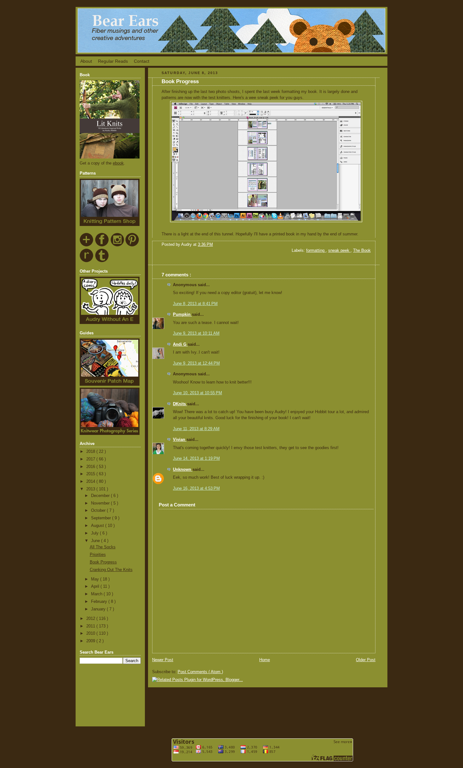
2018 (91, 451)
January (99, 609)
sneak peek (339, 250)
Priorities (98, 554)
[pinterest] (132, 245)
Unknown (182, 469)
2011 (91, 626)
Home (264, 660)
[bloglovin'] (87, 245)
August (98, 525)
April (95, 586)
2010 (91, 633)
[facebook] (102, 245)
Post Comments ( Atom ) (200, 672)
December (101, 496)
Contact (141, 61)
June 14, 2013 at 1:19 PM (196, 458)
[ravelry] (87, 261)
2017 (91, 459)
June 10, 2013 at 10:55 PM (197, 393)
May (95, 579)
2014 (91, 481)
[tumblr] (102, 261)
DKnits (180, 404)
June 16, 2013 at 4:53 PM (196, 488)
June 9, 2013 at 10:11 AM (196, 333)
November (101, 503)
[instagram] (117, 245)
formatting (316, 250)
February (99, 601)
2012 (91, 618)
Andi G (180, 344)
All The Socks (103, 547)
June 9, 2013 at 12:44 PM (196, 363)
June (96, 541)
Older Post (365, 660)
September (101, 518)
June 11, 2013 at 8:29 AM (196, 429)
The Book (362, 250)
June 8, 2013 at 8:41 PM (195, 304)
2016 (91, 467)
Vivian (179, 439)
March (97, 594)
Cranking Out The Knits (111, 570)
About (86, 61)
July (95, 533)
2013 (91, 489)
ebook (118, 163)
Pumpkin (182, 314)
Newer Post (162, 660)
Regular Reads (113, 61)
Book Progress (103, 562)
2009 (91, 641)
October (99, 510)
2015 (91, 474)
